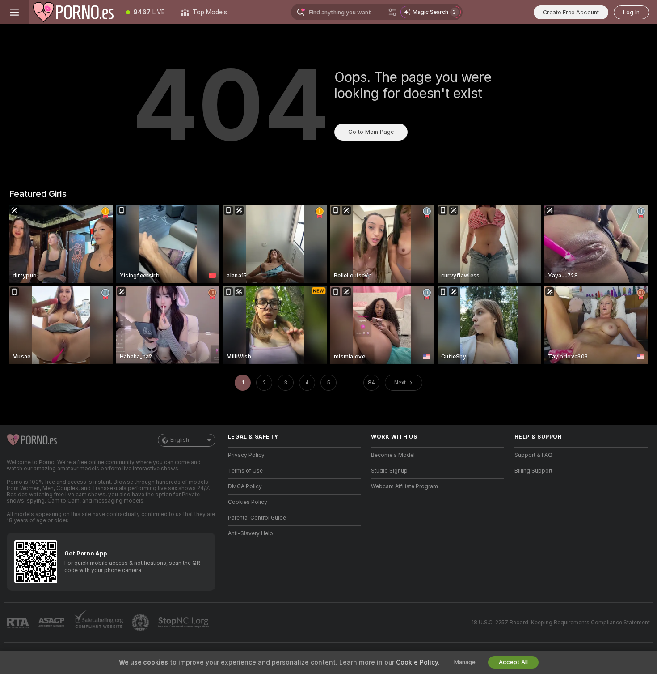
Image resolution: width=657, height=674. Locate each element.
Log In (631, 12)
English (179, 440)
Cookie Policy (417, 662)
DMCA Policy (245, 486)
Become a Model (393, 455)
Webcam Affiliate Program (404, 486)
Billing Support (533, 471)
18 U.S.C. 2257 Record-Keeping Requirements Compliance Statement (561, 622)
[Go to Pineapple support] (141, 622)
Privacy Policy (246, 455)
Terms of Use (245, 471)
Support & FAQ (533, 455)
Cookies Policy (247, 502)
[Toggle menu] (14, 12)
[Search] (392, 12)
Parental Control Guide (257, 518)
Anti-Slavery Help (250, 533)
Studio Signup (389, 471)
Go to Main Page (371, 131)
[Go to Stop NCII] (184, 622)
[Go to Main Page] (73, 12)
